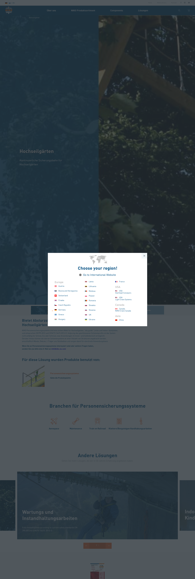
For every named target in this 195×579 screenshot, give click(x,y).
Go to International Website (99, 275)
